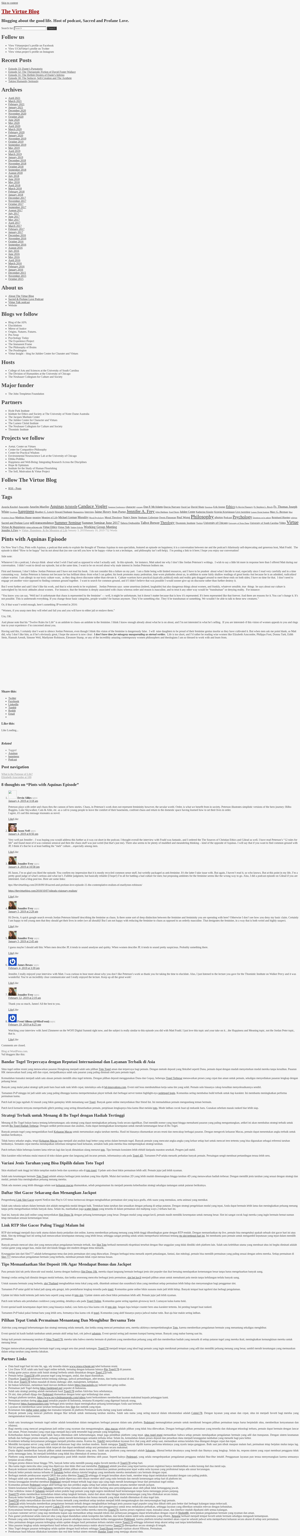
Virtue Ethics (50, 527)
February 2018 (16, 191)
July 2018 (13, 176)
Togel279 (13, 1494)
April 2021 (14, 98)
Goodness (14, 512)
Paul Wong (183, 517)
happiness (26, 511)
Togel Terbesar (174, 1078)
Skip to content (9, 2)
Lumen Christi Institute (260, 512)
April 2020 (14, 126)
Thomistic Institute (185, 523)
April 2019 (14, 151)
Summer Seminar (68, 522)
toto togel (91, 1170)
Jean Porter (119, 511)
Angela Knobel (9, 506)
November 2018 (17, 163)
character (131, 506)
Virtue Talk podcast (19, 302)
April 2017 (14, 222)
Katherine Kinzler (205, 512)
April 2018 (14, 185)
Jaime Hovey (103, 511)
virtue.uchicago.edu (34, 527)
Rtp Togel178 (111, 1369)
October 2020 (15, 116)
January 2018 (15, 194)
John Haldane (161, 512)
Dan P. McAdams (153, 506)
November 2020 (17, 113)
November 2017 (17, 201)
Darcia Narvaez (172, 506)
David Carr (185, 507)
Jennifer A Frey (9, 530)
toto (155, 1107)
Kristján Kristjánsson (224, 511)
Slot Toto (102, 1244)
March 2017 (15, 225)
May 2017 (14, 219)
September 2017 (17, 207)
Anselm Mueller (39, 506)
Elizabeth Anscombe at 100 (16, 777)
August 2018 (15, 172)
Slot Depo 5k (66, 1214)
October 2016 (15, 241)
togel (110, 1289)
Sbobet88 (183, 1512)
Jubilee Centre (187, 511)
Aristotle (71, 506)
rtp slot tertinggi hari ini (192, 1235)
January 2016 (15, 269)
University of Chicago (215, 522)
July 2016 (13, 250)
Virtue (292, 522)
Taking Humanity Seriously (23, 81)
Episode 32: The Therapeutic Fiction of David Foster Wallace (42, 71)
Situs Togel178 (54, 1339)
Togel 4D (138, 1155)
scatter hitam (91, 1208)
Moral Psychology (96, 518)
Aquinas (57, 506)
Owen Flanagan (167, 517)
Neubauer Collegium (148, 517)
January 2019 (15, 157)
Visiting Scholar (76, 527)
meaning (36, 517)
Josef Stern (174, 512)
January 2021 (15, 107)
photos (219, 517)
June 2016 (14, 254)
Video (282, 522)
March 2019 (15, 154)
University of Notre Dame (238, 523)
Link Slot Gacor (25, 1199)
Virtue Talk (64, 527)
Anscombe (24, 506)
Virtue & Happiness (13, 527)
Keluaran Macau (63, 1131)
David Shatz (197, 506)
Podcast (228, 517)
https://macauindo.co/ (86, 1384)
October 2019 (15, 141)
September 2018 (17, 169)
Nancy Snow (130, 517)
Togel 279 (101, 1372)
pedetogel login (166, 1093)
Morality (83, 517)
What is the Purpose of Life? (17, 774)
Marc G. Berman (279, 511)
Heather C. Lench (44, 511)
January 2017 (15, 232)
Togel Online (94, 1301)
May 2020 (14, 123)
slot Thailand (51, 1283)
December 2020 (17, 110)
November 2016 (17, 238)
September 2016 (17, 244)
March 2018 (15, 188)
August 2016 (15, 247)
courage (139, 507)
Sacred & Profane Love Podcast (25, 299)
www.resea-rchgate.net (82, 1366)
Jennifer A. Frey (141, 511)
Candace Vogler (92, 506)
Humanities (78, 512)
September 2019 (17, 144)
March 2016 (15, 263)
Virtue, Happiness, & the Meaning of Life (44, 530)
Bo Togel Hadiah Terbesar (24, 1125)
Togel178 (103, 1348)
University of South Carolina (264, 523)
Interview (89, 511)
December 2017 (17, 197)
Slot (73, 1406)
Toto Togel (105, 1069)
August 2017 (15, 210)
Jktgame (176, 1516)
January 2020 (15, 135)
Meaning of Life (49, 517)
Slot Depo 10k (89, 1271)
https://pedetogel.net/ (51, 1388)
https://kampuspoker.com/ (35, 1403)
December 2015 (17, 272)
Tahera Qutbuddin (130, 523)
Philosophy (202, 516)
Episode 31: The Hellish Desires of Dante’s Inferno (36, 74)
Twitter (199, 523)
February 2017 (16, 229)
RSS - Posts (14, 488)
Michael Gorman (67, 517)
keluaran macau (64, 1185)
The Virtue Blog (20, 11)
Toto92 (101, 1441)
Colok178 (196, 1413)
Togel (92, 1102)
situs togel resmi (153, 1434)
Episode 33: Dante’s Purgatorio (25, 68)
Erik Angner (219, 506)
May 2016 (14, 257)
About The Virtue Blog (21, 296)
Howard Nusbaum (63, 512)
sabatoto (96, 1333)
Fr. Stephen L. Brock (263, 507)
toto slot (78, 1295)
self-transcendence (42, 523)
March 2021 (15, 101)
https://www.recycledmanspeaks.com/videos (61, 1397)
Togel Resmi (106, 1528)
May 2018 (14, 182)
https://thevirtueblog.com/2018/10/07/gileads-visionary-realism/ (42, 890)
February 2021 (16, 104)
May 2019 (14, 147)
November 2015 (17, 275)
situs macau (111, 1428)
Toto (175, 1327)
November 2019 (17, 138)
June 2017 (14, 216)
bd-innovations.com (115, 1087)
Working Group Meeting (100, 527)
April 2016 (14, 260)
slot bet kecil (134, 1277)
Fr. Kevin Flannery (244, 507)
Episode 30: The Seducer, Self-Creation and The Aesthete (40, 78)
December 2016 (17, 235)
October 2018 (15, 166)
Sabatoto (150, 1450)
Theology (167, 523)
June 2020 (14, 119)
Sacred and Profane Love (15, 522)
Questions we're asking (262, 518)
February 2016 (16, 266)
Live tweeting (242, 511)
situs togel (42, 1400)
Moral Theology (113, 517)
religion (294, 518)
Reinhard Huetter (281, 517)
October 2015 (15, 279)
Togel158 (29, 1375)
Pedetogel (48, 1394)
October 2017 (15, 204)
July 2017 (13, 213)
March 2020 (15, 129)
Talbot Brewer (150, 523)
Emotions (208, 507)
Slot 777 (6, 1256)
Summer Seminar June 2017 (101, 523)
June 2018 (14, 179)
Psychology (242, 517)
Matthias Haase (23, 517)
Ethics (230, 506)
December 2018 (17, 160)
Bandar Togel (105, 1531)
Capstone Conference (116, 507)
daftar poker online (36, 1409)
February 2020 (16, 132)
